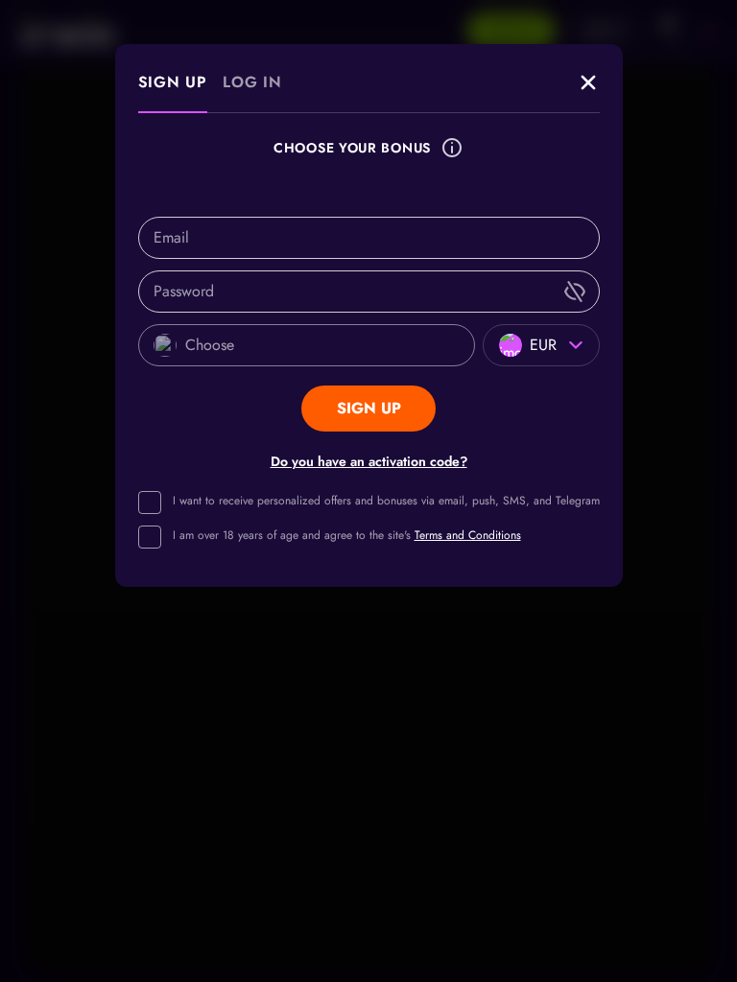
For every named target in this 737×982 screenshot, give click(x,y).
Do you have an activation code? (369, 461)
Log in (252, 82)
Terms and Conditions (468, 535)
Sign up (173, 82)
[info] (452, 147)
